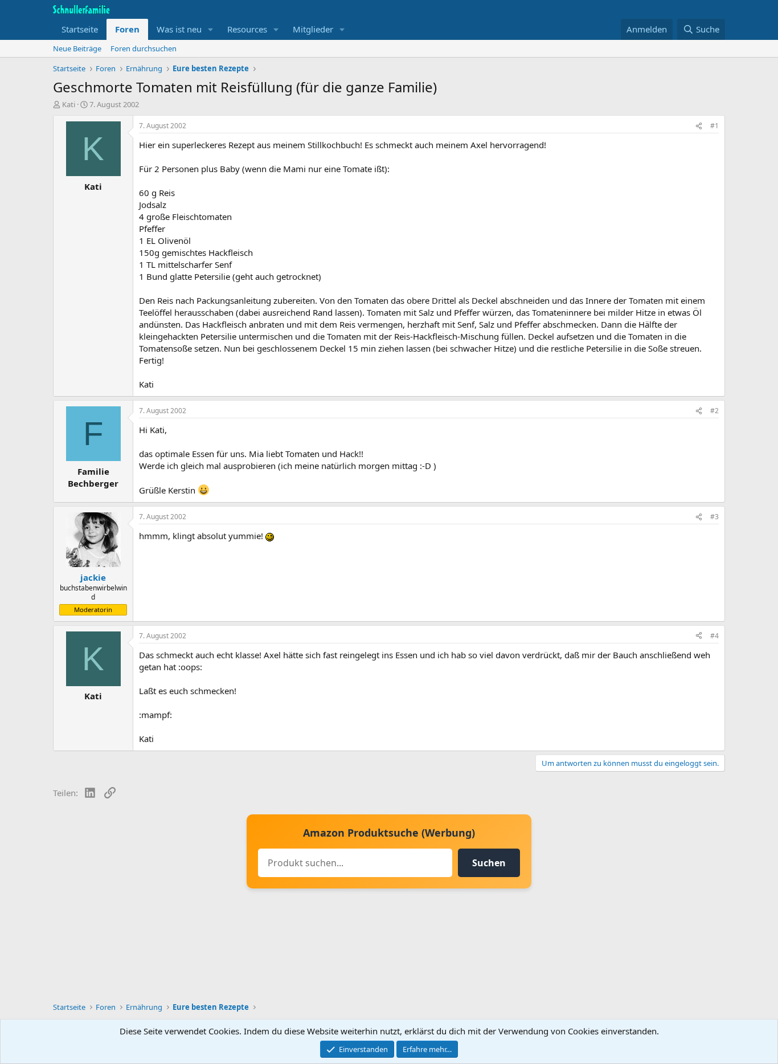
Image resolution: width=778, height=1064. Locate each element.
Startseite (80, 29)
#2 (714, 410)
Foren (127, 29)
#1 (714, 126)
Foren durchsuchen (143, 48)
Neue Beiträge (77, 48)
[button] (211, 29)
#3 (714, 516)
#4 (714, 636)
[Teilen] (698, 126)
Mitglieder (313, 29)
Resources (247, 29)
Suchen (489, 863)
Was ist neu (179, 29)
